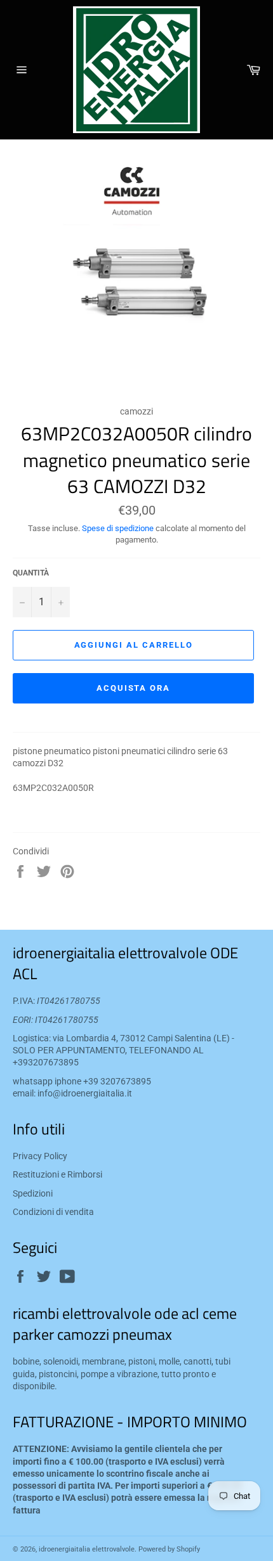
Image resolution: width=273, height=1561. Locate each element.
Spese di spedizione (118, 528)
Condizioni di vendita (53, 1212)
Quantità (31, 573)
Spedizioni (33, 1193)
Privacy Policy (40, 1156)
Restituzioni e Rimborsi (57, 1174)
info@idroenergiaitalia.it (84, 1093)
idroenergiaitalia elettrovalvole (87, 1549)
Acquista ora (133, 688)
